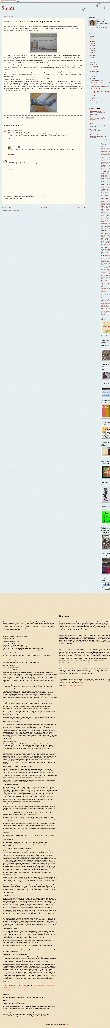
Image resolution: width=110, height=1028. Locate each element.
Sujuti (8, 7)
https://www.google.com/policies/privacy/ (43, 985)
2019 (91, 48)
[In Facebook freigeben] (32, 118)
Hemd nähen (105, 190)
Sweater (106, 294)
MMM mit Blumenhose (97, 80)
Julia (9, 130)
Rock (102, 263)
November (94, 66)
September (94, 71)
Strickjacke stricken (105, 289)
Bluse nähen (105, 163)
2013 (91, 62)
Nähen (103, 236)
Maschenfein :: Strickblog (97, 117)
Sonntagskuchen (105, 278)
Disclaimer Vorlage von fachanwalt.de (72, 685)
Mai (93, 95)
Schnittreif (103, 272)
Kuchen (102, 220)
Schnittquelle (106, 270)
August (93, 73)
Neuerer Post (6, 207)
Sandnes (103, 266)
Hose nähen (105, 198)
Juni (93, 78)
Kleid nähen (106, 213)
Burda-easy (104, 175)
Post (34, 57)
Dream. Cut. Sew (94, 135)
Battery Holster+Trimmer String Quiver (99, 125)
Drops (102, 182)
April (93, 98)
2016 (91, 55)
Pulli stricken (105, 252)
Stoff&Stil (107, 280)
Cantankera (93, 123)
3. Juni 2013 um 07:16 (25, 147)
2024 (91, 36)
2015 (91, 57)
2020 (91, 45)
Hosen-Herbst (106, 201)
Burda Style (105, 173)
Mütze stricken (107, 235)
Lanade (108, 221)
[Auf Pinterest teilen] (33, 118)
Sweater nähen (105, 295)
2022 (91, 41)
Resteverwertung (105, 261)
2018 (91, 50)
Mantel (104, 224)
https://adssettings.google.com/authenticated (16, 987)
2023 (91, 38)
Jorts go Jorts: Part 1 (95, 130)
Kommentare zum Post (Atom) (15, 210)
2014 (91, 60)
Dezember (94, 64)
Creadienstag (105, 179)
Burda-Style (104, 176)
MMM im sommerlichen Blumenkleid (100, 86)
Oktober (94, 69)
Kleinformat (103, 217)
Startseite (44, 207)
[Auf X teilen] (30, 118)
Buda (109, 168)
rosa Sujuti (15, 147)
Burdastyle (103, 178)
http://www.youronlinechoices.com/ (37, 888)
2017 (91, 53)
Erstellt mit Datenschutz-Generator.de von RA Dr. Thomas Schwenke (20, 989)
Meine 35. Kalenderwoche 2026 (97, 112)
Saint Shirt (106, 264)
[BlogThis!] (29, 118)
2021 (91, 43)
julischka (10, 160)
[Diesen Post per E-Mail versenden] (27, 118)
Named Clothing (105, 239)
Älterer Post (81, 207)
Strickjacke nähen (105, 288)
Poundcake (93, 129)
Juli (93, 76)
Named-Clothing (107, 244)
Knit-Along (106, 218)
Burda (103, 172)
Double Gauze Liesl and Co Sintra (98, 136)
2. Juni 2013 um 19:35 (16, 130)
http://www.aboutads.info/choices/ (11, 888)
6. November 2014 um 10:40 (20, 160)
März (93, 100)
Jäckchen (103, 203)
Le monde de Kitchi (95, 111)
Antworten (10, 140)
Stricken (9, 120)
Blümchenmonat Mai (105, 162)
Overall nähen (106, 250)
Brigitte (103, 165)
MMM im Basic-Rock (96, 89)
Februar (94, 102)
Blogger (67, 1024)
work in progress (105, 311)
